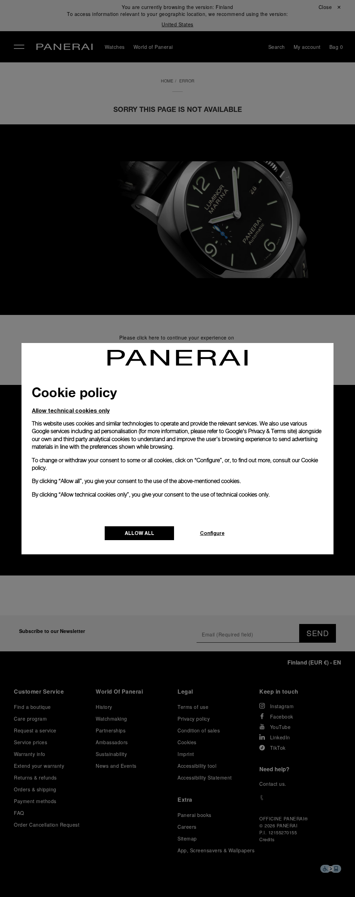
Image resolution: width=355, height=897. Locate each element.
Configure (212, 533)
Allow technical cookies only (71, 410)
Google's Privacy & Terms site (260, 431)
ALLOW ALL (139, 533)
